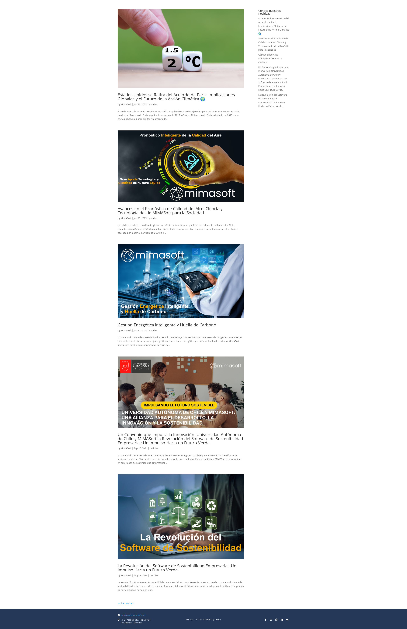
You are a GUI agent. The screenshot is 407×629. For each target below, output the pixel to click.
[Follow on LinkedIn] (282, 620)
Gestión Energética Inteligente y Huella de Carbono (167, 325)
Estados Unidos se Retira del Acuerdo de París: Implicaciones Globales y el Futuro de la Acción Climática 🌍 (176, 97)
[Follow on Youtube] (287, 620)
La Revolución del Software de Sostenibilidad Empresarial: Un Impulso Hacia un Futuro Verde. (177, 568)
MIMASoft (126, 104)
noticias (153, 104)
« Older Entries (126, 603)
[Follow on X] (271, 620)
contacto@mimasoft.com (133, 615)
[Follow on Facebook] (266, 620)
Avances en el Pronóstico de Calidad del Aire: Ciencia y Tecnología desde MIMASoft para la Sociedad (170, 211)
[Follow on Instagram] (276, 620)
